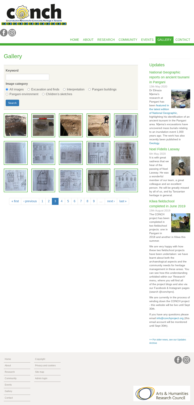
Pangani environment (23, 94)
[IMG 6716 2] (126, 180)
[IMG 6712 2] (43, 153)
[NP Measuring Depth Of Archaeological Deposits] (98, 125)
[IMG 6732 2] (16, 153)
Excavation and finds (45, 89)
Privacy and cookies (45, 365)
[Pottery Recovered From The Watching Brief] (43, 125)
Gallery (164, 39)
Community (128, 39)
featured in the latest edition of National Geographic (163, 109)
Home (74, 39)
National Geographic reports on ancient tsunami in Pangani (169, 77)
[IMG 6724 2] (126, 153)
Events (147, 39)
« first (15, 201)
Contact (182, 39)
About (88, 39)
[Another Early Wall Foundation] (16, 125)
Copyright (40, 359)
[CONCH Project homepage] (34, 14)
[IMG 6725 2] (43, 180)
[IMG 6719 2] (16, 180)
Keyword (12, 70)
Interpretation (75, 89)
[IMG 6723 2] (126, 125)
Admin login (41, 378)
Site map (39, 372)
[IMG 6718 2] (71, 180)
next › (111, 201)
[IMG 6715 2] (98, 153)
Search (12, 102)
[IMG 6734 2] (71, 153)
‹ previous (30, 201)
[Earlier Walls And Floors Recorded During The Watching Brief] (71, 125)
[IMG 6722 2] (98, 180)
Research (106, 39)
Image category (17, 83)
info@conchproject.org (170, 318)
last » (123, 201)
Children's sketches (59, 94)
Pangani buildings (104, 89)
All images (16, 89)
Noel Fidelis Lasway (164, 149)
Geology (154, 143)
